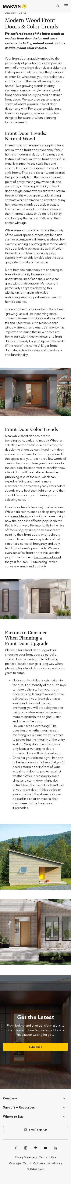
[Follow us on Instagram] (26, 1148)
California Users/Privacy (47, 1163)
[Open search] (58, 6)
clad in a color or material (34, 798)
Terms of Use (47, 1157)
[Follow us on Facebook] (16, 1148)
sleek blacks (19, 516)
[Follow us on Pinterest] (35, 1148)
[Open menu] (66, 6)
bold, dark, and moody (33, 440)
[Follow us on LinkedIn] (55, 1148)
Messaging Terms (20, 1163)
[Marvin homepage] (15, 6)
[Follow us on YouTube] (45, 1148)
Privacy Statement (26, 1157)
